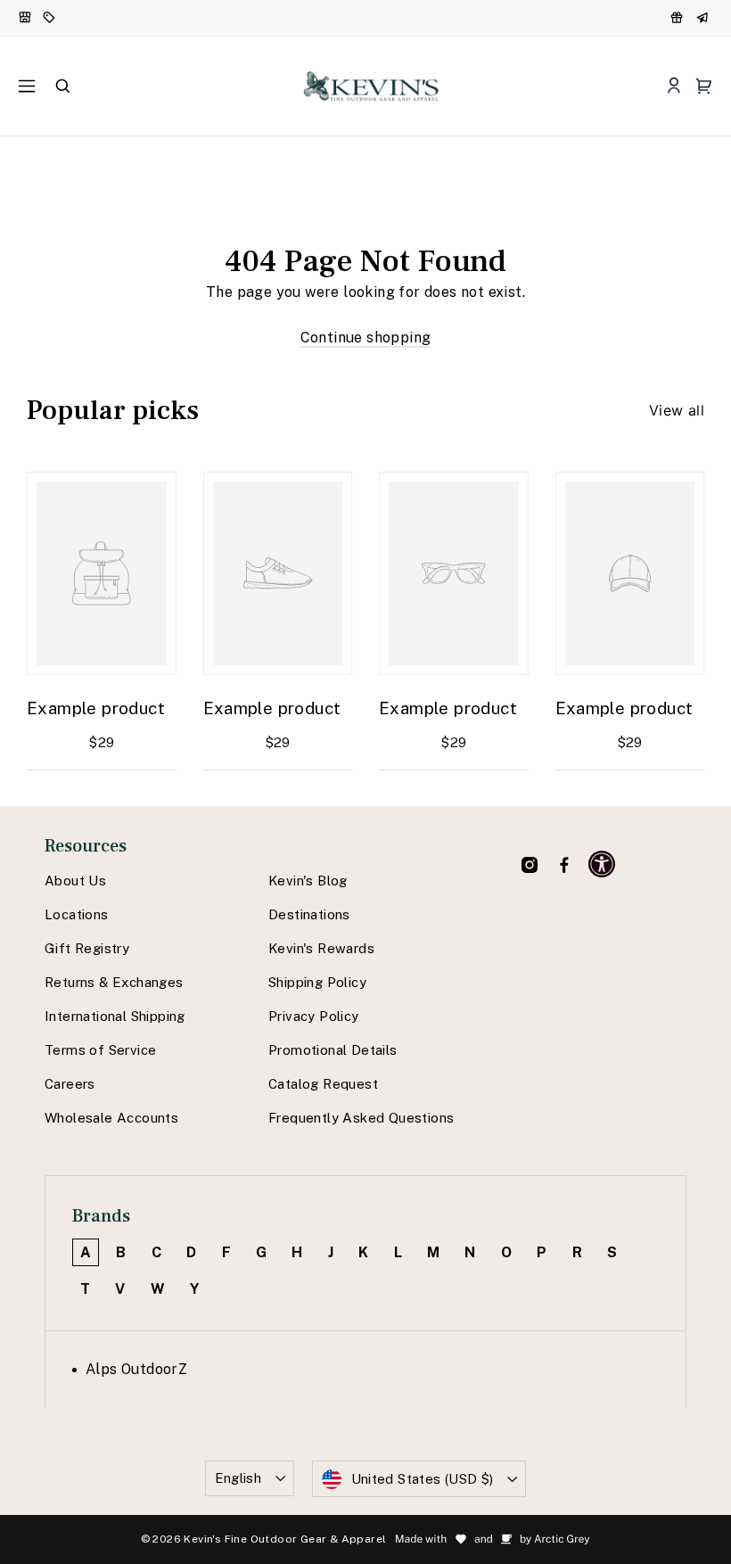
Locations (77, 914)
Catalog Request (323, 1083)
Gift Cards (704, 18)
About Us (75, 880)
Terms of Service (100, 1050)
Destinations (309, 914)
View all (676, 410)
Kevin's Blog (308, 880)
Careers (70, 1083)
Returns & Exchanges (114, 982)
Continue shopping (365, 337)
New (25, 18)
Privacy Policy (313, 1016)
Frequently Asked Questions (361, 1117)
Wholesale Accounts (111, 1117)
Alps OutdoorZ (136, 1369)
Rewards (677, 18)
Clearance (51, 18)
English (238, 1478)
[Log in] (673, 86)
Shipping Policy (317, 982)
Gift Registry (87, 948)
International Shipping (115, 1016)
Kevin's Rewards (321, 948)
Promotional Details (333, 1050)
